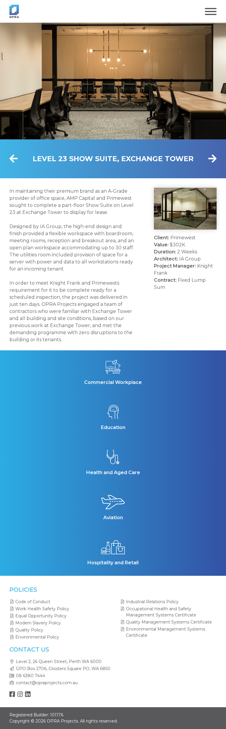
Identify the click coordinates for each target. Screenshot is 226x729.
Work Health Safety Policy (42, 608)
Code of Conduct (32, 601)
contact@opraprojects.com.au (47, 682)
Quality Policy (29, 630)
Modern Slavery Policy (38, 623)
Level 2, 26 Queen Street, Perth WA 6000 (59, 661)
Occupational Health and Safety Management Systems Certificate (161, 612)
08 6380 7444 (30, 675)
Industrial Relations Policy (152, 601)
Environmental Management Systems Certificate (165, 632)
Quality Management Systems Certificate (169, 622)
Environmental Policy (37, 637)
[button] (167, 208)
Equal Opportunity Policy (41, 616)
